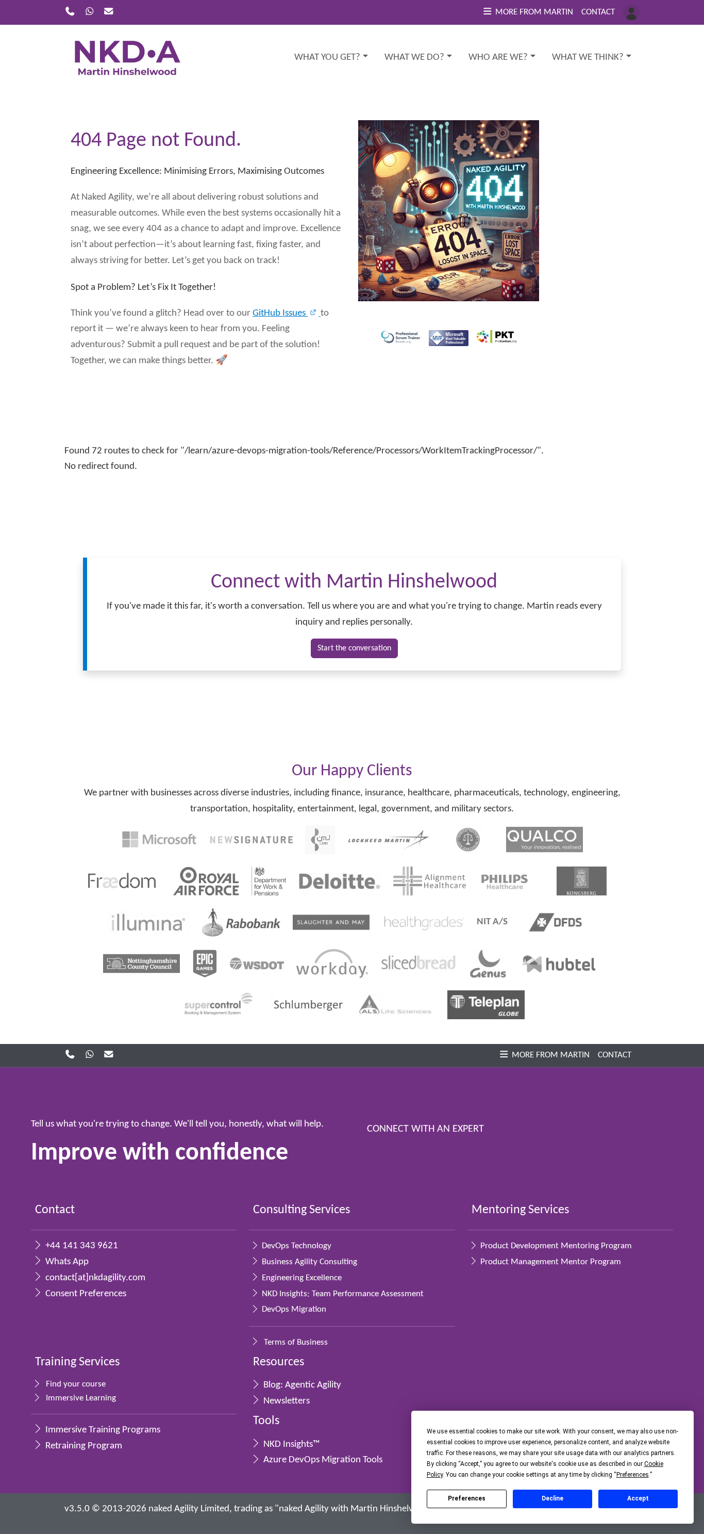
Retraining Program (82, 1446)
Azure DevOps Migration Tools (321, 1460)
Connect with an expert (425, 1129)
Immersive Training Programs (101, 1430)
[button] (527, 12)
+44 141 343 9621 (80, 1246)
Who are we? (498, 57)
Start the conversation (354, 648)
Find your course (75, 1384)
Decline (552, 1498)
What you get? (327, 57)
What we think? (588, 57)
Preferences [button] (632, 1474)
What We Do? (414, 57)
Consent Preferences (84, 1294)
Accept (638, 1498)
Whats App (66, 1262)
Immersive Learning (80, 1398)
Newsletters (285, 1401)
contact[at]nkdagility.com (94, 1278)
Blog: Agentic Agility (301, 1385)
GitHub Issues (280, 313)
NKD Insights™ (290, 1444)
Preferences (466, 1498)
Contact (598, 12)
